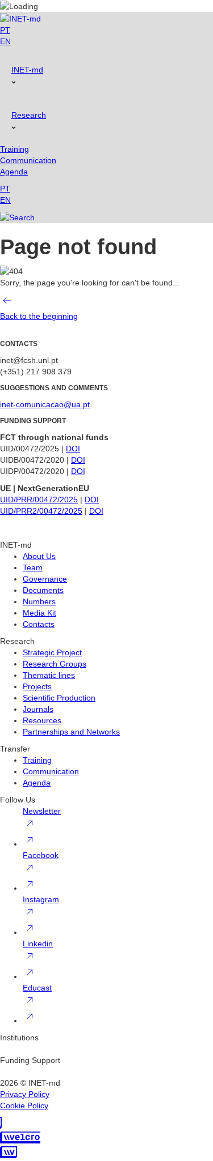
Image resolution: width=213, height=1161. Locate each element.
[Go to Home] (20, 18)
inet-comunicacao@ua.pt (45, 404)
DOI (73, 448)
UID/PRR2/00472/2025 (41, 510)
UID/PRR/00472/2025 (39, 499)
